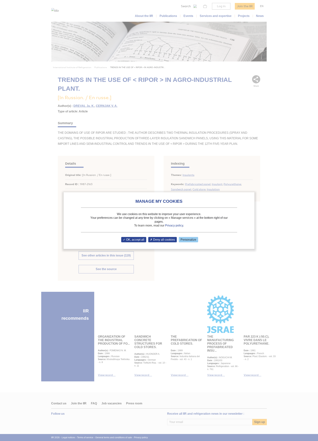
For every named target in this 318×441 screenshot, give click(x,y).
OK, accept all (134, 239)
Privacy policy (174, 225)
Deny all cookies (163, 239)
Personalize (188, 239)
